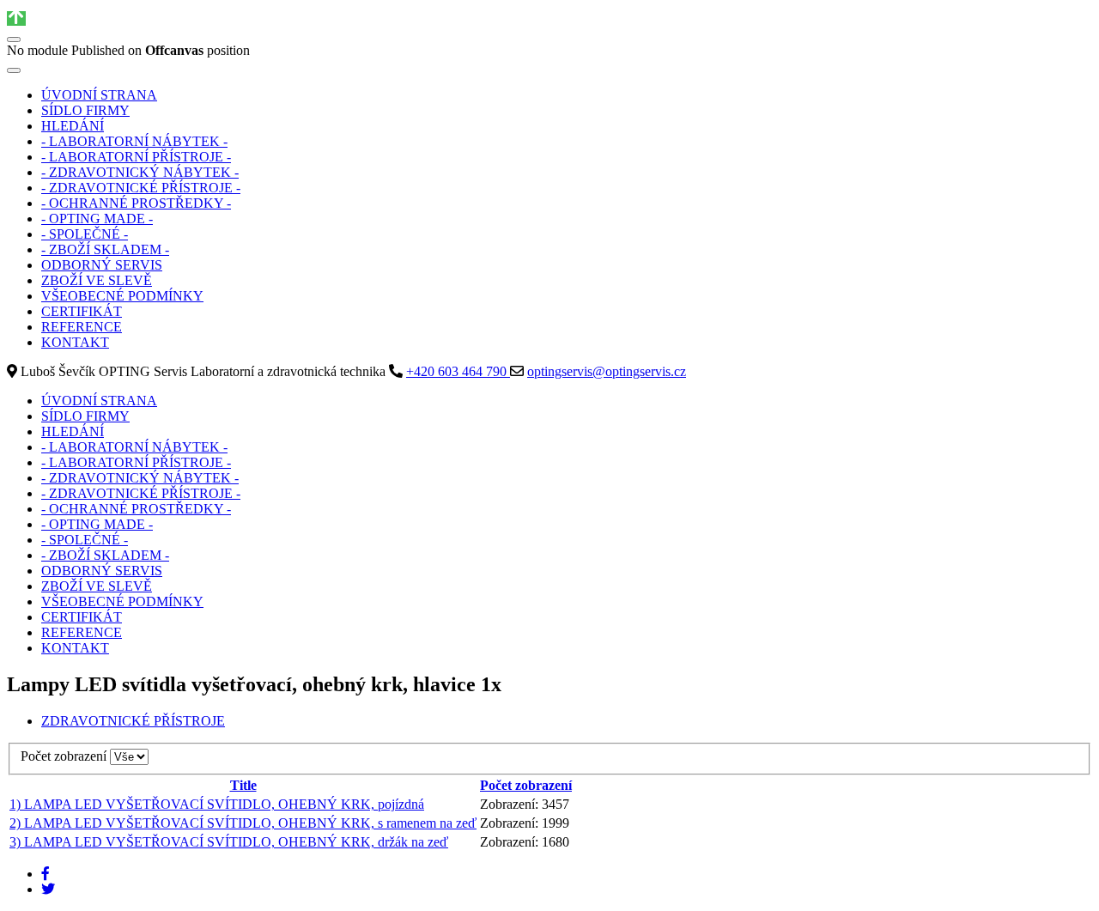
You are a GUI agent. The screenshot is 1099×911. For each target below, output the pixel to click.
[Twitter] (48, 889)
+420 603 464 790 (458, 371)
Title (243, 785)
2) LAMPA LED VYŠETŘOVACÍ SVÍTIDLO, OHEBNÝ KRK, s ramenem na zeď (243, 823)
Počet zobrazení (65, 756)
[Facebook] (45, 873)
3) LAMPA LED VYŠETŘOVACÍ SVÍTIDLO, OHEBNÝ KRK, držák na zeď (228, 842)
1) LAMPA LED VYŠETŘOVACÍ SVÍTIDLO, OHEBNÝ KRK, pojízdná (216, 804)
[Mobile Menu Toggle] (14, 70)
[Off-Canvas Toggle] (14, 39)
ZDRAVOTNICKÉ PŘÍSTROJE (133, 721)
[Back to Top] (16, 18)
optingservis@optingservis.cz (606, 371)
